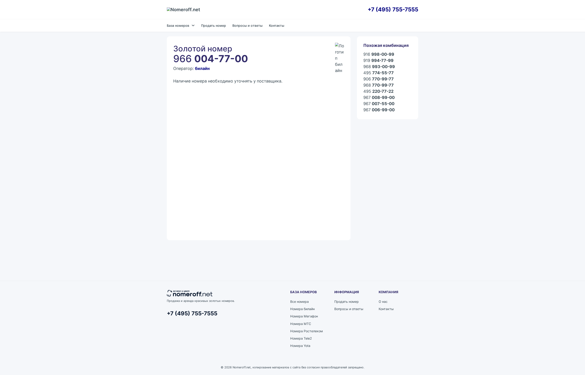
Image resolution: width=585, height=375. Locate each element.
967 (379, 97)
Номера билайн (302, 309)
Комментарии (184, 166)
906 (378, 79)
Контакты (276, 25)
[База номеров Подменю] (193, 25)
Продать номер (213, 25)
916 (378, 54)
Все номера (299, 301)
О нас (383, 301)
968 (379, 66)
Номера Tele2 (301, 338)
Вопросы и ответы (247, 25)
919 (378, 60)
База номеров (178, 25)
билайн (202, 68)
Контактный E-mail (188, 144)
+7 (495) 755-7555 (393, 9)
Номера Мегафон (304, 316)
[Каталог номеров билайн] (339, 47)
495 (378, 72)
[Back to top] (569, 361)
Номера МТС (300, 324)
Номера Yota (300, 346)
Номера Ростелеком (306, 331)
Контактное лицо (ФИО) (193, 123)
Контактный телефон (277, 144)
